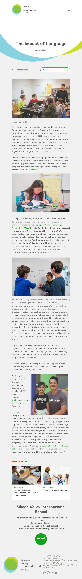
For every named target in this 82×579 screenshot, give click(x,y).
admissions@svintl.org (53, 559)
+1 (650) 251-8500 (52, 556)
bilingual (33, 170)
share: (15, 122)
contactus (41, 539)
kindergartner (19, 400)
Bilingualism (41, 50)
